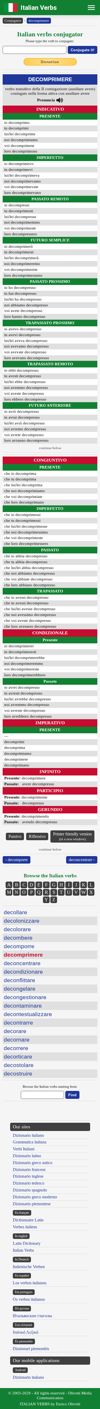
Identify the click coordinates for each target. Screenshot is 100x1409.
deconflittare (19, 980)
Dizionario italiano (28, 1135)
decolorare (17, 929)
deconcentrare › (82, 859)
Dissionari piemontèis (31, 1348)
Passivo (15, 836)
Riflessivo (37, 836)
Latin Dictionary (27, 1243)
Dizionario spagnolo (30, 1190)
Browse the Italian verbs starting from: (50, 1087)
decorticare (18, 1057)
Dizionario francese (29, 1169)
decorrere (16, 1048)
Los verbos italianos (29, 1283)
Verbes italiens (25, 1227)
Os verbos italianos (29, 1299)
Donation (50, 62)
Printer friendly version (72, 836)
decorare (15, 1031)
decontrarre (18, 1023)
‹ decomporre (16, 859)
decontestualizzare (28, 1014)
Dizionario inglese (28, 1176)
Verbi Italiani (23, 1149)
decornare (17, 1040)
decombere (18, 938)
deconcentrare (22, 963)
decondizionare (23, 972)
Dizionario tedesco (28, 1183)
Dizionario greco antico (32, 1162)
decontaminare (23, 1006)
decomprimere (39, 21)
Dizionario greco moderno (35, 1197)
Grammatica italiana (29, 1142)
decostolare (19, 1065)
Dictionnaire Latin (28, 1220)
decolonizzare (21, 921)
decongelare (19, 989)
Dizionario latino (27, 1156)
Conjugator (13, 21)
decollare (15, 912)
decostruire (18, 1073)
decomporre (19, 946)
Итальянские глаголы (32, 1315)
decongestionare (25, 997)
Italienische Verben (29, 1266)
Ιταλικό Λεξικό (25, 1332)
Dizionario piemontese (32, 1204)
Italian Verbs (39, 7)
